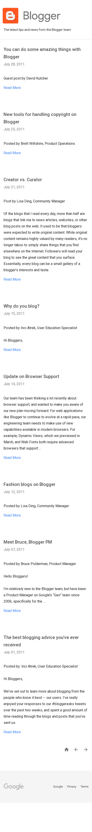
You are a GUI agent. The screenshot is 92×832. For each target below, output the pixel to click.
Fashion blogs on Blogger (29, 484)
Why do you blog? (21, 306)
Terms (84, 786)
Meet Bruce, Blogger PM (28, 542)
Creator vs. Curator (23, 179)
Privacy (72, 786)
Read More (12, 88)
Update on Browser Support (31, 376)
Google (58, 786)
